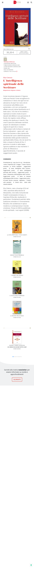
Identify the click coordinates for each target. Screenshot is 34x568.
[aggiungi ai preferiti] (29, 48)
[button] (10, 71)
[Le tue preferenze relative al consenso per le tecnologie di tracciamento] (31, 565)
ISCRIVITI (17, 379)
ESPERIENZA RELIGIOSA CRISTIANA (12, 90)
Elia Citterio (7, 77)
